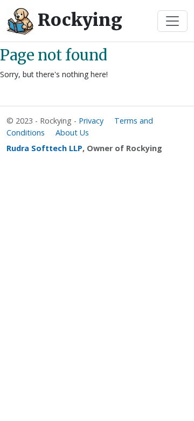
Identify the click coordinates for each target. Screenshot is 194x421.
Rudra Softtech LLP (44, 148)
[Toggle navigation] (172, 21)
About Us (72, 132)
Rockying (77, 20)
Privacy (91, 121)
